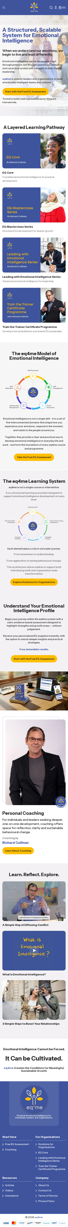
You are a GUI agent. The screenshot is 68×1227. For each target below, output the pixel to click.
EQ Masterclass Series (17, 226)
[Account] (55, 7)
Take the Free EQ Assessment (34, 457)
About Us (43, 1185)
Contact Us (44, 1190)
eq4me (39, 1217)
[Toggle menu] (3, 7)
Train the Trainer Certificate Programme (29, 327)
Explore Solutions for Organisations (34, 582)
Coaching (10, 1149)
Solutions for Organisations (46, 1146)
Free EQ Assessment (17, 1144)
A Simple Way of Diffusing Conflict (25, 925)
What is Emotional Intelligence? (24, 974)
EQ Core (8, 172)
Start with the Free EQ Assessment (25, 91)
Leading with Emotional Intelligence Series (31, 276)
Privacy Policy (46, 1201)
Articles (9, 1185)
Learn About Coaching (18, 850)
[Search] (51, 7)
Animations (12, 1195)
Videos (9, 1190)
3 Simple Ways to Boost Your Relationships (31, 1023)
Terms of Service (48, 1195)
